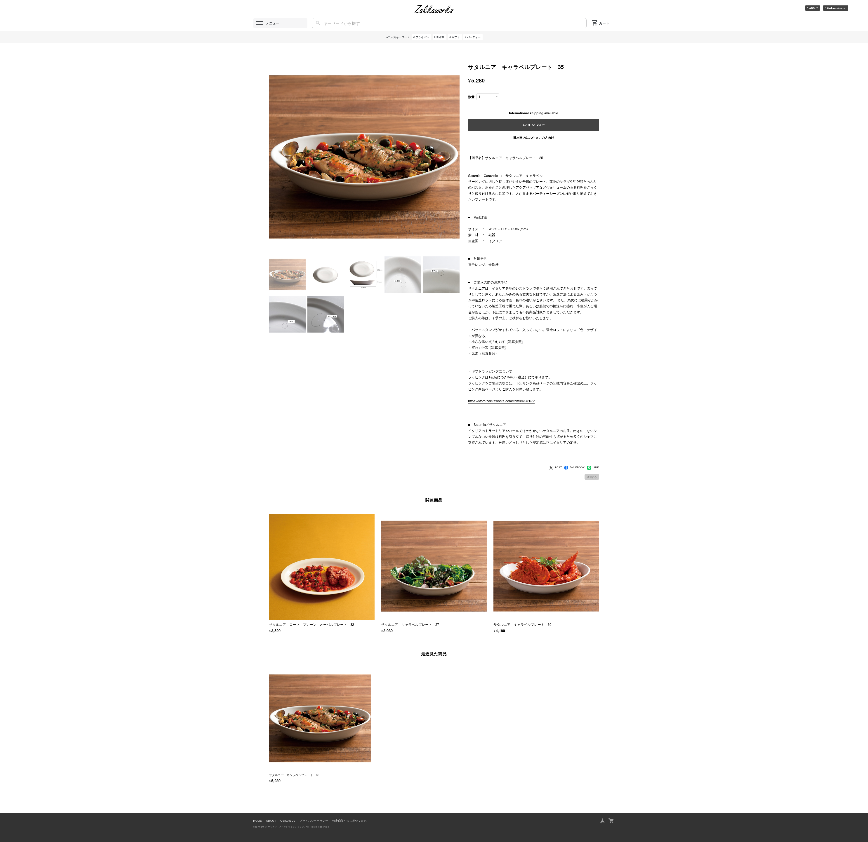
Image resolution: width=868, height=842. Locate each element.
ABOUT (813, 8)
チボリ (440, 37)
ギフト (456, 37)
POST (558, 467)
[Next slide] (599, 715)
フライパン (422, 37)
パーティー (474, 37)
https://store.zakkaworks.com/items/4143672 (501, 400)
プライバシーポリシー (314, 820)
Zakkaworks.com (836, 8)
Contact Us (287, 820)
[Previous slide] (269, 715)
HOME (257, 820)
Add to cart (533, 125)
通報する (592, 477)
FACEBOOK (577, 467)
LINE (596, 467)
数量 (471, 97)
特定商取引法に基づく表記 (349, 820)
